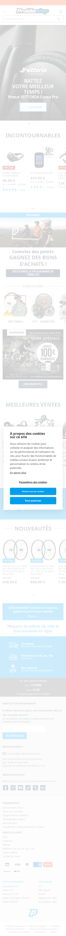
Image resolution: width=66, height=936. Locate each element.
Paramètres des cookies (33, 482)
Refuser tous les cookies (33, 491)
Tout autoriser (33, 500)
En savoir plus (18, 472)
